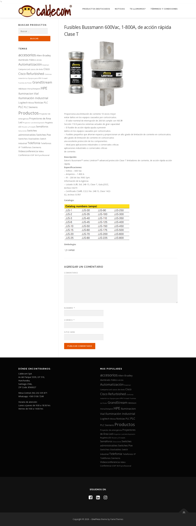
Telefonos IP (129, 454)
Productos (28, 113)
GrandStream (42, 82)
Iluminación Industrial (33, 98)
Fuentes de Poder (25, 83)
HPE (44, 88)
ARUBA (39, 60)
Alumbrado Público (27, 59)
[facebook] (90, 497)
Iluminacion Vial (28, 93)
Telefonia (33, 143)
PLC (46, 102)
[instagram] (105, 497)
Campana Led (24, 69)
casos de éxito (37, 69)
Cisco (47, 69)
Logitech (23, 102)
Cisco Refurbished (31, 74)
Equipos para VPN (34, 78)
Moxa (31, 102)
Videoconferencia (28, 151)
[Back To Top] (184, 512)
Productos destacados (96, 9)
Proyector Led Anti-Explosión (34, 123)
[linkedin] (98, 497)
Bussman (45, 65)
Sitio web (69, 332)
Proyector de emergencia (111, 430)
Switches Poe (43, 134)
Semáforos (42, 126)
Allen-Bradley (43, 55)
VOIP (32, 155)
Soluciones (22, 131)
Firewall (44, 78)
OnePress (95, 519)
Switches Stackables (28, 138)
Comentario (71, 272)
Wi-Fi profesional (42, 155)
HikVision (22, 88)
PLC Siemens (31, 107)
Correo (69, 320)
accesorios (27, 54)
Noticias (120, 9)
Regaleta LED (105, 437)
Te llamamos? (138, 9)
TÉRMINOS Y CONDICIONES (164, 9)
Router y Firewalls (28, 127)
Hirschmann (33, 88)
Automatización (30, 64)
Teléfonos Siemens (31, 147)
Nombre (69, 308)
